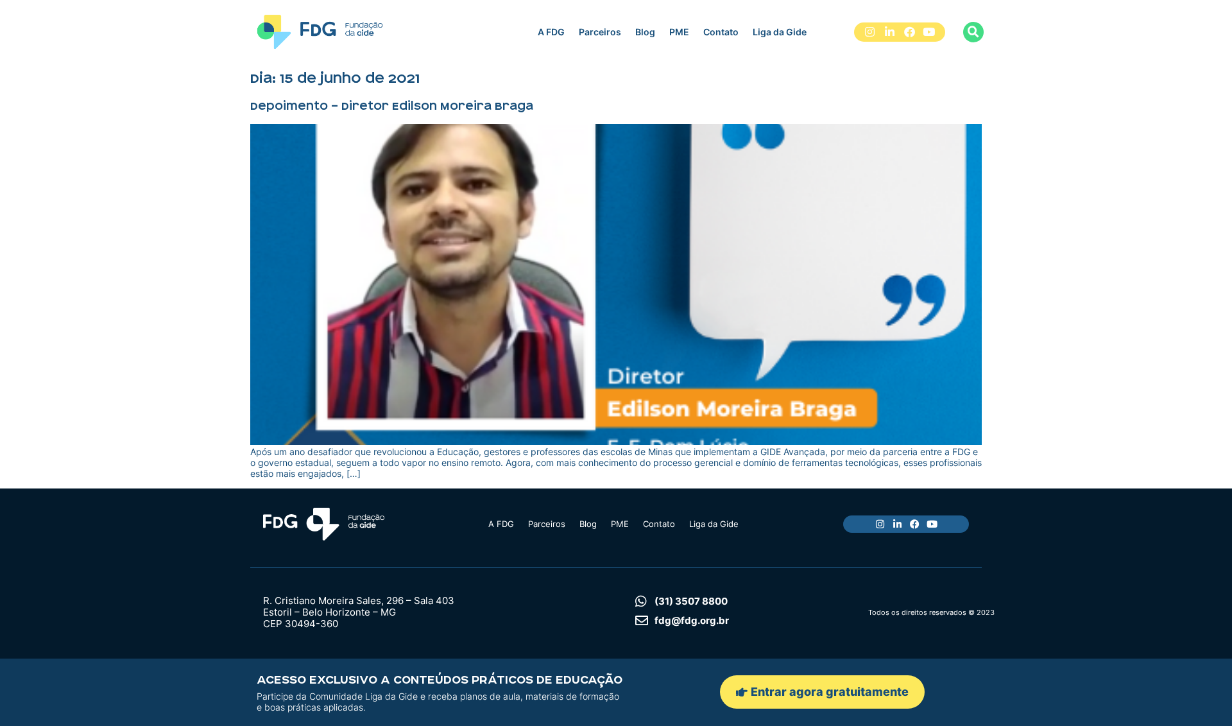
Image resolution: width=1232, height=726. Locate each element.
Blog (645, 31)
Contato (721, 31)
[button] (973, 32)
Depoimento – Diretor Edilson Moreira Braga (391, 105)
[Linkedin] (890, 32)
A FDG (551, 31)
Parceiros (600, 31)
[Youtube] (929, 32)
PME (679, 31)
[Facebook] (910, 32)
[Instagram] (870, 32)
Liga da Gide (780, 31)
